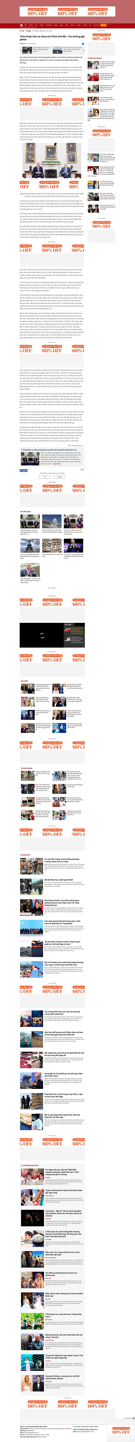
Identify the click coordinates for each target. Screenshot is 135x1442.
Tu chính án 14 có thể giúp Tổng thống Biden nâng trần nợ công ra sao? (73, 556)
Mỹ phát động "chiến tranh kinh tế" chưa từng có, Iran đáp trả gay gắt (74, 699)
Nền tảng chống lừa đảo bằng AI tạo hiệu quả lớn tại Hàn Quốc (74, 725)
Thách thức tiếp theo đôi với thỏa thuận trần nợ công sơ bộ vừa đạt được (73, 532)
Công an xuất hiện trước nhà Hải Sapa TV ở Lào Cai (43, 773)
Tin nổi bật (35, 31)
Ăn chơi (96, 25)
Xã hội (103, 25)
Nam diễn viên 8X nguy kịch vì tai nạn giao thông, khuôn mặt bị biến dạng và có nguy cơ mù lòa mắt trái (107, 158)
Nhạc (56, 25)
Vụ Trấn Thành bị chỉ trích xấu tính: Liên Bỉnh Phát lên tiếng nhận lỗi (107, 183)
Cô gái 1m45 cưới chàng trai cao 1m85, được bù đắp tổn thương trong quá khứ (74, 640)
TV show (49, 25)
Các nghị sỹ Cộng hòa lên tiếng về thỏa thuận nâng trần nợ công (52, 531)
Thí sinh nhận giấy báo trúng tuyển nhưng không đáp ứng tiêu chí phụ (75, 799)
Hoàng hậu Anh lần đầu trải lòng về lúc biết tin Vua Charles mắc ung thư (75, 686)
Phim (41, 25)
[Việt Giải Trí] (21, 25)
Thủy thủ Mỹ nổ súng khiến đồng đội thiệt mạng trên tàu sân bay (42, 699)
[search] (108, 25)
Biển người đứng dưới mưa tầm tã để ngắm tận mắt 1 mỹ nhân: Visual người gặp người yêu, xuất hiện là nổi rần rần (74, 775)
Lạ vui (72, 25)
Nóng (31, 25)
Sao (36, 25)
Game (78, 25)
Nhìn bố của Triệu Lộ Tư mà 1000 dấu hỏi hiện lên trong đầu (107, 207)
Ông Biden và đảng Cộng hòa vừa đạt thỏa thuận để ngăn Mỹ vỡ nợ (50, 450)
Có (45, 477)
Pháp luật (42, 31)
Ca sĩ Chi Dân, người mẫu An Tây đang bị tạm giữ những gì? (107, 99)
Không (59, 477)
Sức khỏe (49, 31)
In (83, 469)
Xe (90, 25)
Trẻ (67, 25)
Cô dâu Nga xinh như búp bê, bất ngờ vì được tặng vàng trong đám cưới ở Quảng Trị (74, 631)
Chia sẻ (24, 470)
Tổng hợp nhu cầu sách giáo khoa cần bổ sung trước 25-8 (74, 812)
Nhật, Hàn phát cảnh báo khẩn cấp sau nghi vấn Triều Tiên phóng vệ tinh (72, 49)
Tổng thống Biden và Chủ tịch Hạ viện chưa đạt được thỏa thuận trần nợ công (30, 580)
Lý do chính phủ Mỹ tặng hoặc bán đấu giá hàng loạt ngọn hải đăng (29, 556)
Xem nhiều (68, 624)
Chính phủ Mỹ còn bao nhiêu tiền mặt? (52, 555)
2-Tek (85, 25)
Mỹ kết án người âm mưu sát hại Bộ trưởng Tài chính (43, 712)
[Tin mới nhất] (25, 25)
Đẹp (61, 25)
